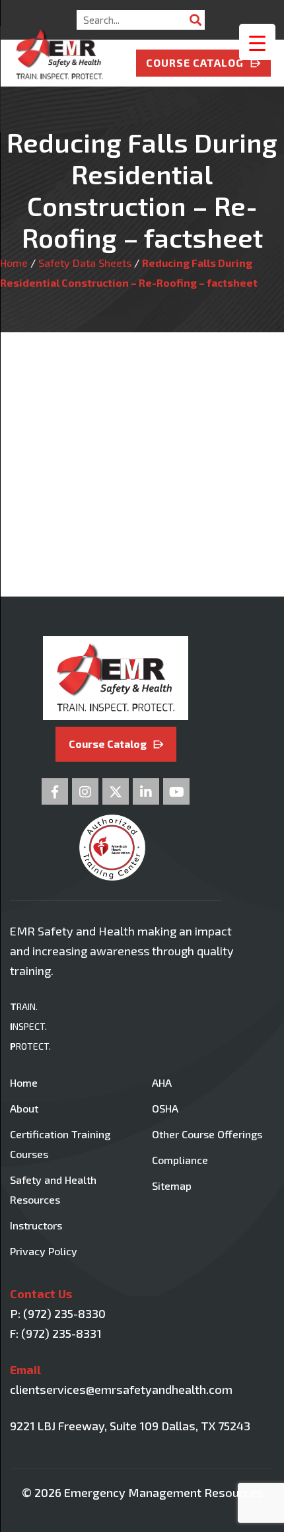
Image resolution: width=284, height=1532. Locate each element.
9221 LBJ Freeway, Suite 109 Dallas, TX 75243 (130, 1425)
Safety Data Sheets (84, 262)
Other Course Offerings (207, 1134)
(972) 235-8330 (64, 1313)
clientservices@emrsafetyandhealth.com (121, 1389)
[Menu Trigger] (257, 42)
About (24, 1108)
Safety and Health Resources (53, 1189)
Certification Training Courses (60, 1144)
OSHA (165, 1108)
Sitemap (172, 1185)
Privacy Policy (43, 1251)
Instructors (36, 1225)
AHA (162, 1082)
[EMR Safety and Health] (59, 44)
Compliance (180, 1159)
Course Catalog (195, 62)
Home (14, 262)
